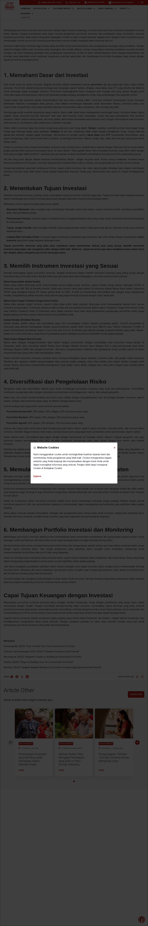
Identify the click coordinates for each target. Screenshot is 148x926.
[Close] (114, 448)
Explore (37, 476)
